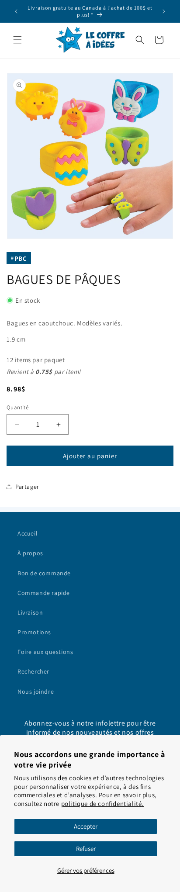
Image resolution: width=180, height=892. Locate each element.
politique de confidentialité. (102, 803)
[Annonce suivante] (163, 11)
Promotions (34, 632)
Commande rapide (43, 593)
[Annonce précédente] (16, 11)
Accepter (85, 826)
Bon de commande (44, 573)
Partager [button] (27, 487)
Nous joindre (35, 691)
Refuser (86, 848)
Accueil (27, 533)
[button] (17, 39)
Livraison (30, 612)
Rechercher (33, 671)
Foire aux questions (45, 652)
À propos (30, 553)
